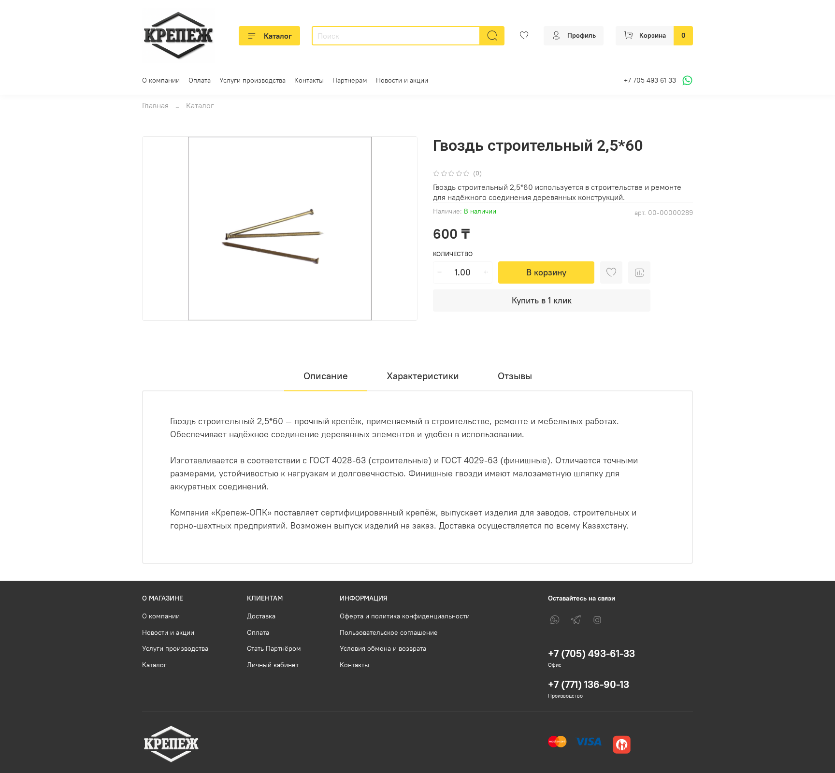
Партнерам (349, 80)
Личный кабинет (273, 664)
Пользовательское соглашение (389, 632)
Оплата (199, 80)
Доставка (261, 616)
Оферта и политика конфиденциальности (405, 616)
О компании (161, 80)
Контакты (309, 80)
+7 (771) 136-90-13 (588, 684)
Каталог (278, 36)
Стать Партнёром (274, 648)
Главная (155, 105)
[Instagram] (597, 620)
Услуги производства (252, 80)
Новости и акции (402, 80)
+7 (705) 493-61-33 (591, 653)
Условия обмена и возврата (383, 648)
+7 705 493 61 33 (650, 80)
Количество (453, 254)
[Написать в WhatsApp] (686, 80)
